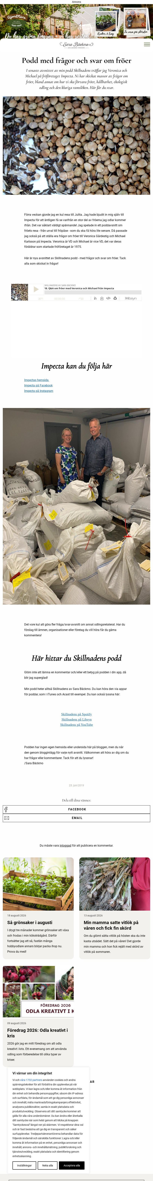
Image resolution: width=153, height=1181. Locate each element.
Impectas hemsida (36, 380)
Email (77, 818)
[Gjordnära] (76, 22)
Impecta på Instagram (38, 391)
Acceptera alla (72, 1165)
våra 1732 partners (31, 1079)
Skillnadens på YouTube (76, 725)
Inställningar (24, 1165)
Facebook (77, 809)
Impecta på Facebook (38, 385)
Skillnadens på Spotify (76, 714)
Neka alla (47, 1165)
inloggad (65, 845)
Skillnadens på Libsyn (77, 719)
